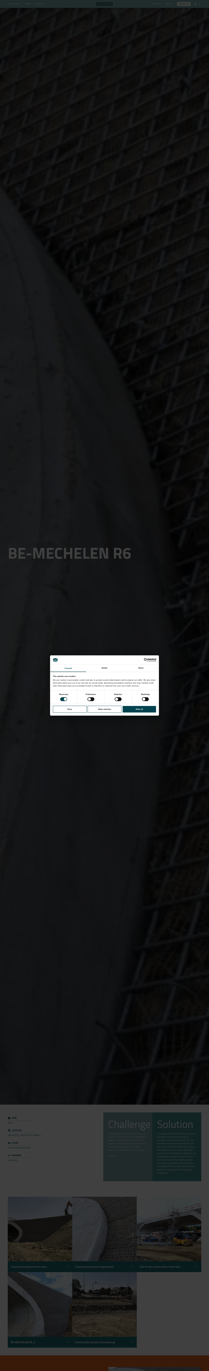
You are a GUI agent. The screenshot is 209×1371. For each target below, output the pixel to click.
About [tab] (140, 668)
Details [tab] (105, 668)
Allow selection (104, 709)
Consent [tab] (68, 668)
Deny (69, 709)
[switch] (90, 699)
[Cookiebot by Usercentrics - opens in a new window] (145, 660)
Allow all (139, 709)
